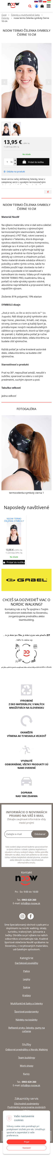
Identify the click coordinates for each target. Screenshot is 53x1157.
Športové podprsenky (26, 1011)
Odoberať (39, 834)
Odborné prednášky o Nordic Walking (26, 1049)
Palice (26, 971)
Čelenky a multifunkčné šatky (25, 15)
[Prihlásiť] (36, 6)
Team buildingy (26, 1057)
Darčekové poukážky (26, 963)
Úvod (3, 15)
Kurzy (26, 1073)
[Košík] (42, 6)
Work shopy (26, 1065)
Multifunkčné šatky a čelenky (26, 1003)
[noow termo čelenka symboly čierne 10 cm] (26, 80)
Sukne (26, 987)
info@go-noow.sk (30, 903)
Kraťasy (26, 995)
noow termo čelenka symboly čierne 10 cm (14, 521)
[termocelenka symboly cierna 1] (26, 452)
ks (12, 161)
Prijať (26, 1141)
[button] (30, 6)
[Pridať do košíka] (14, 562)
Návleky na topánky (26, 1019)
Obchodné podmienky (26, 1103)
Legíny (26, 979)
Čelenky (5, 18)
